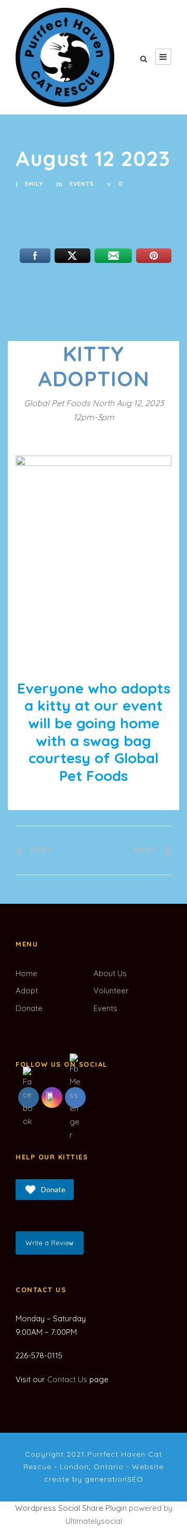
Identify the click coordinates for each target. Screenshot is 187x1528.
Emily (34, 183)
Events (82, 183)
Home (26, 973)
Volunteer (111, 990)
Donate (29, 1008)
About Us (110, 973)
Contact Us (67, 1379)
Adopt (27, 990)
